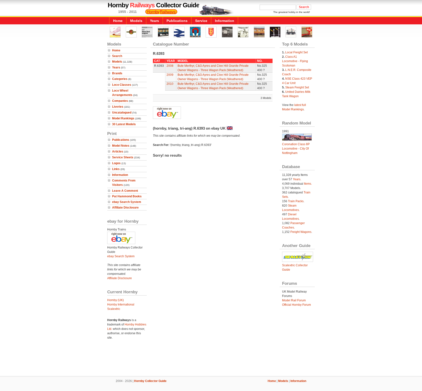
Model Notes (120, 145)
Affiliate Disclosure (125, 207)
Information (224, 21)
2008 (170, 65)
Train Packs (296, 201)
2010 (170, 84)
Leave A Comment (125, 190)
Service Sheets (122, 157)
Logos (116, 163)
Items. (308, 183)
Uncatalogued (121, 112)
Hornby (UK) (115, 300)
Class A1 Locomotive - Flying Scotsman (295, 61)
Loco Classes (121, 84)
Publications (177, 21)
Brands (117, 73)
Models (136, 21)
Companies (120, 101)
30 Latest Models (124, 124)
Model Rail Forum (294, 300)
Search (117, 56)
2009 (170, 74)
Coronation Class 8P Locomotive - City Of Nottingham (296, 149)
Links (116, 169)
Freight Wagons (300, 232)
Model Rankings (123, 118)
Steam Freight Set (297, 87)
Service (201, 21)
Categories (119, 79)
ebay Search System (126, 202)
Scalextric (113, 309)
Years (154, 21)
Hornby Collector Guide (150, 381)
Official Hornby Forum (296, 304)
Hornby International (120, 304)
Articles (117, 151)
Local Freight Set (296, 52)
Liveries (117, 106)
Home (118, 21)
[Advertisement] (211, 360)
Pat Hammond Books (127, 196)
